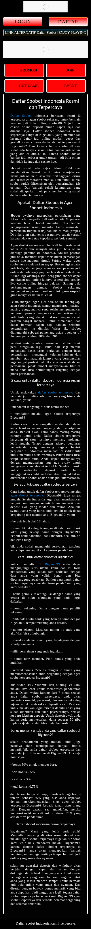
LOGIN (23, 21)
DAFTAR (68, 21)
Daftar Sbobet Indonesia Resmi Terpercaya (46, 923)
